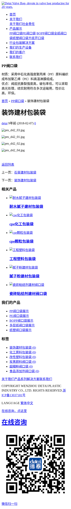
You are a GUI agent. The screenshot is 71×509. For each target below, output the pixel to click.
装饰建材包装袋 (25, 180)
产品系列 (20, 379)
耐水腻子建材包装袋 (26, 206)
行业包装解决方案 (22, 42)
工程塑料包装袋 (22, 259)
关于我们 (15, 19)
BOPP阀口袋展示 (21, 320)
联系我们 (15, 57)
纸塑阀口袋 (20, 38)
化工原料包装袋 (22, 352)
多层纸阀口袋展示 (22, 325)
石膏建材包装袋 (25, 172)
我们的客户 (17, 52)
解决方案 (33, 379)
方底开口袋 (36, 38)
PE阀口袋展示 (19, 316)
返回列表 (8, 164)
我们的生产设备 (20, 47)
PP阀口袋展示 (19, 311)
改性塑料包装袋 (22, 357)
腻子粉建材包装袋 (24, 276)
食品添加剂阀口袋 (24, 371)
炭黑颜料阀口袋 (22, 361)
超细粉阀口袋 (21, 366)
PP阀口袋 (15, 33)
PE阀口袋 (29, 33)
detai (4, 123)
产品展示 (15, 28)
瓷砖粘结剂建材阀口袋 (28, 294)
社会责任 (28, 24)
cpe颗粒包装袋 (21, 241)
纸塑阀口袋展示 (20, 330)
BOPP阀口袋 (45, 33)
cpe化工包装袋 (21, 224)
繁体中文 (27, 403)
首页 (12, 14)
